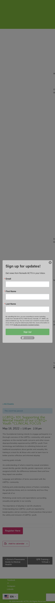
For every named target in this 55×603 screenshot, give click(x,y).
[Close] (50, 262)
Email (8, 279)
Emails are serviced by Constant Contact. (26, 324)
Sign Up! (27, 331)
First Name (11, 291)
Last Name (11, 304)
